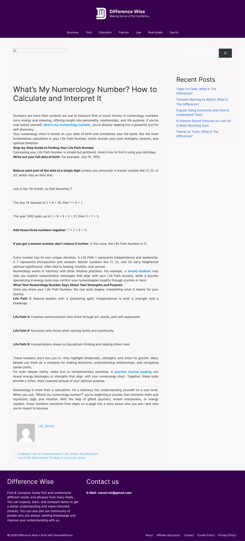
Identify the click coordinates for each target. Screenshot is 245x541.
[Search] (225, 53)
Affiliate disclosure (168, 535)
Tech (89, 32)
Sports (174, 32)
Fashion (124, 32)
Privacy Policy (227, 535)
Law (138, 32)
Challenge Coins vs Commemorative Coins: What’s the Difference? (57, 453)
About (149, 535)
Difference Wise (127, 11)
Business (73, 32)
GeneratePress (63, 535)
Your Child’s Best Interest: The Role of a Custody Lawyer (51, 457)
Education (105, 32)
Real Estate (155, 32)
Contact (189, 535)
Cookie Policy (206, 535)
